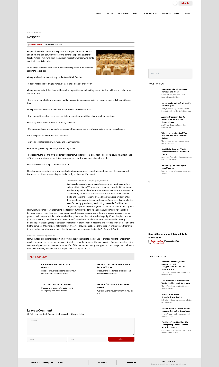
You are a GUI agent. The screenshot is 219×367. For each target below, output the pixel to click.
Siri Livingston (157, 241)
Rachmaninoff (158, 243)
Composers (99, 13)
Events (188, 13)
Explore (177, 13)
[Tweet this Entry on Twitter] (139, 56)
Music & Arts (123, 13)
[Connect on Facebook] (67, 362)
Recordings (165, 13)
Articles (136, 13)
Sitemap (182, 364)
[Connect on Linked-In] (80, 362)
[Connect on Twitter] (71, 362)
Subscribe (185, 3)
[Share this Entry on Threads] (139, 65)
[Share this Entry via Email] (139, 44)
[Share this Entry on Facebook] (139, 52)
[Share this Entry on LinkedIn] (139, 61)
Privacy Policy (168, 361)
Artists (110, 13)
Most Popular (150, 13)
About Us (102, 362)
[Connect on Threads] (85, 362)
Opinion (38, 32)
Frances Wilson (35, 44)
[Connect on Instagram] (76, 362)
